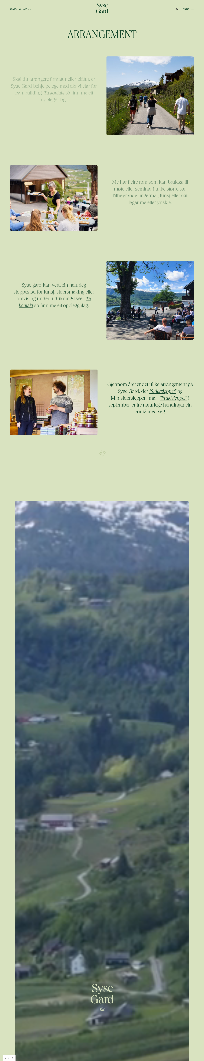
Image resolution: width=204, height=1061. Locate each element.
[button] (176, 9)
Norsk (7, 1058)
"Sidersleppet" (162, 391)
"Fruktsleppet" (173, 398)
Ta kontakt (54, 93)
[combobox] (9, 1058)
